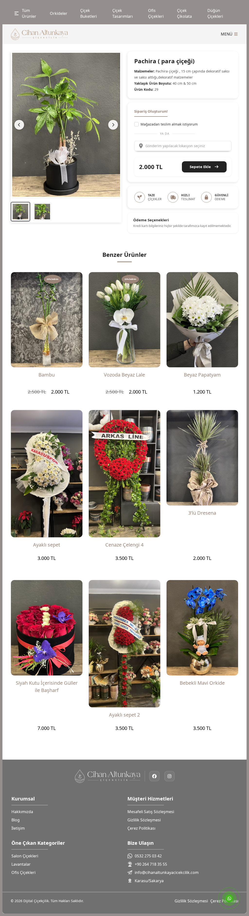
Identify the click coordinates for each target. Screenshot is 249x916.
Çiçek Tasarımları (122, 13)
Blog (15, 820)
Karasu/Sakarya (149, 880)
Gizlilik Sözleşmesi (144, 820)
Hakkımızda (22, 811)
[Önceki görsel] (19, 125)
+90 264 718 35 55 (151, 864)
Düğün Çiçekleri (215, 13)
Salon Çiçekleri (24, 856)
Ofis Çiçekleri (156, 13)
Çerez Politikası (141, 828)
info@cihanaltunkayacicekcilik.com (167, 872)
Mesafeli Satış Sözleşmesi (150, 811)
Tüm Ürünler (29, 13)
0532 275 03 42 (148, 856)
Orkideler (58, 13)
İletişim (18, 828)
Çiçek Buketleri (88, 13)
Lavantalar (21, 864)
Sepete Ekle (201, 166)
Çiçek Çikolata (184, 13)
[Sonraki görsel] (113, 125)
